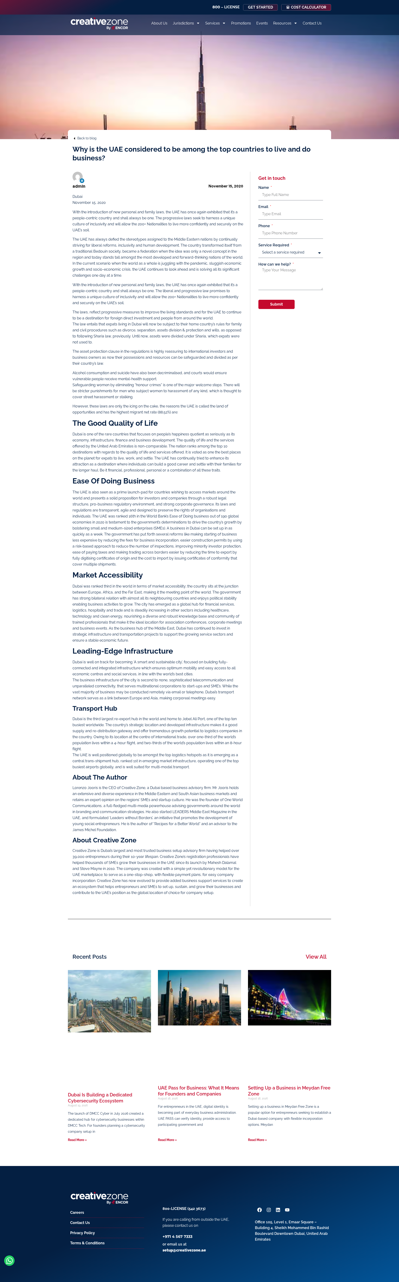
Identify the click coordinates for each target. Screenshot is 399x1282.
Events (262, 23)
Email (263, 207)
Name (264, 188)
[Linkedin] (82, 180)
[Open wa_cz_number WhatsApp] (9, 1260)
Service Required (274, 245)
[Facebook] (259, 1210)
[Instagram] (268, 1210)
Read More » (77, 1140)
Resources (282, 23)
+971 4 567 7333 (177, 1236)
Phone (264, 226)
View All (316, 956)
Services (212, 23)
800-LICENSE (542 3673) (184, 1208)
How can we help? (275, 264)
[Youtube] (287, 1210)
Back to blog (87, 138)
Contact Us (312, 23)
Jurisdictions (183, 23)
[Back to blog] (74, 138)
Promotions (241, 23)
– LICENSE (226, 7)
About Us (159, 23)
